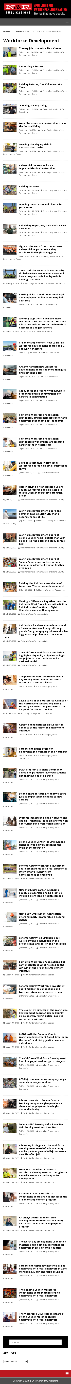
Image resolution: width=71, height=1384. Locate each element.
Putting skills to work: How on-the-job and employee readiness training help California (42, 297)
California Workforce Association (37, 331)
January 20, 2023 (28, 376)
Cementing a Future (31, 66)
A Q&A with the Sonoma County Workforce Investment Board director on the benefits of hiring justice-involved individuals (43, 1038)
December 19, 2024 (29, 70)
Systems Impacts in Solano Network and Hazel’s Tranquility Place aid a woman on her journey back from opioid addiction (43, 820)
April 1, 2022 (26, 734)
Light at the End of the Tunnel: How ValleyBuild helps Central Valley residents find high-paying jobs (40, 249)
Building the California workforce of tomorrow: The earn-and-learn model (41, 585)
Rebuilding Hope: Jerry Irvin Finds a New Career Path (42, 227)
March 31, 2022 (27, 779)
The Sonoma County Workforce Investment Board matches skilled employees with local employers (39, 1292)
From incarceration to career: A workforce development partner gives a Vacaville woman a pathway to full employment (43, 1174)
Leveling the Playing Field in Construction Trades (35, 146)
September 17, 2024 (30, 211)
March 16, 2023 (12, 331)
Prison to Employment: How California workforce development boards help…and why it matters (42, 345)
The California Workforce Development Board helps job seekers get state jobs (42, 1060)
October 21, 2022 (28, 472)
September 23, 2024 (30, 190)
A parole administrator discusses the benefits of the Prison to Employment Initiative (41, 727)
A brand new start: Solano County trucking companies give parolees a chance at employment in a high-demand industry (40, 1105)
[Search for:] (36, 1342)
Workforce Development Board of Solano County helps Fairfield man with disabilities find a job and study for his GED (42, 539)
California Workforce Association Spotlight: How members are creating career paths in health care (41, 441)
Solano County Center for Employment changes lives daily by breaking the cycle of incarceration (42, 844)
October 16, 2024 (28, 130)
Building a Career (29, 186)
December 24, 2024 (29, 52)
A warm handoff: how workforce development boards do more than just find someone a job (42, 369)
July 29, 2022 (11, 499)
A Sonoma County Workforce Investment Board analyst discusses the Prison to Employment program (43, 1196)
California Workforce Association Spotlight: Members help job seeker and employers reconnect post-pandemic (43, 417)
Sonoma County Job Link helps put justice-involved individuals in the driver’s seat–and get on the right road (42, 940)
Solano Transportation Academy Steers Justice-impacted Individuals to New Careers (42, 796)
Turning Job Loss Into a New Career (40, 48)
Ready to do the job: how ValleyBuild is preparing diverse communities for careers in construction (42, 393)
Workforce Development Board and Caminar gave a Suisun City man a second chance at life (40, 513)
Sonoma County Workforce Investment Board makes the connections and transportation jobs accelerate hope (42, 988)
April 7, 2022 (26, 686)
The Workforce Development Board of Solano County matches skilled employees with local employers (42, 1316)
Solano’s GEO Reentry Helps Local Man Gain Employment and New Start (41, 1126)
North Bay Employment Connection (36, 713)
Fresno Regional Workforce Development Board (44, 283)
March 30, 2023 (27, 304)
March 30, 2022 (12, 1023)
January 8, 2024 (12, 283)
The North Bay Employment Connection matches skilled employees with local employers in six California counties (42, 1244)
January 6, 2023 (27, 400)
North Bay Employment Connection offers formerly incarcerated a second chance (42, 916)
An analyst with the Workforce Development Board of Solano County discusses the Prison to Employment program (41, 1222)
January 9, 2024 (27, 256)
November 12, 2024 (29, 109)
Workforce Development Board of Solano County (42, 499)
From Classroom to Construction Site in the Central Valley (42, 125)
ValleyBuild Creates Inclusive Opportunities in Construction (37, 167)
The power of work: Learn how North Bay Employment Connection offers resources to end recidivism (41, 679)
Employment (23, 31)
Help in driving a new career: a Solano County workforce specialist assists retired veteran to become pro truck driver (41, 491)
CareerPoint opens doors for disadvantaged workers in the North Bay (43, 750)
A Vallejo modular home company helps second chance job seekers (42, 1081)
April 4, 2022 (11, 713)
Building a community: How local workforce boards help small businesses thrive (43, 465)
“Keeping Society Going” (33, 105)
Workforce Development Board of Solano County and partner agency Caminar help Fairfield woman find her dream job (41, 563)
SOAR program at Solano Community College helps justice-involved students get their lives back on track (42, 772)
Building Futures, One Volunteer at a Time (40, 86)
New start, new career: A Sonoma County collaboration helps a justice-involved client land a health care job (41, 892)
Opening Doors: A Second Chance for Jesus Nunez (41, 206)
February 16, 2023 (29, 352)
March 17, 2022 (27, 1323)
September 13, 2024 (30, 232)
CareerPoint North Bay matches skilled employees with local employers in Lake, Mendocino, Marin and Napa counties (43, 1268)
